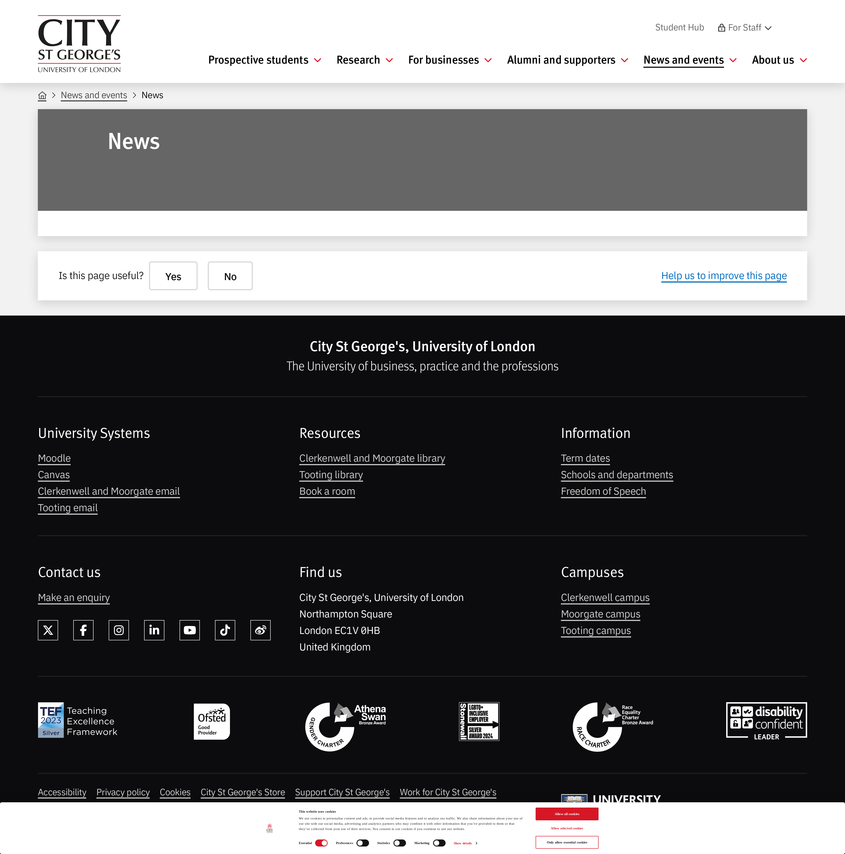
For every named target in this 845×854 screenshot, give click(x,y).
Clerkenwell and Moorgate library (372, 457)
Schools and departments (617, 474)
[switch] (362, 843)
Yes (173, 276)
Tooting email (68, 507)
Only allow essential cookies (567, 842)
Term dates (585, 457)
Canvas (54, 474)
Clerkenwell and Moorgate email (109, 490)
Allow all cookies (567, 814)
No (230, 276)
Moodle (54, 457)
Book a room (327, 490)
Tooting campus (596, 629)
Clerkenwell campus (605, 596)
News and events (94, 94)
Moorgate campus (600, 613)
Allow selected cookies (567, 828)
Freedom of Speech (603, 490)
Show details (463, 843)
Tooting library (331, 474)
